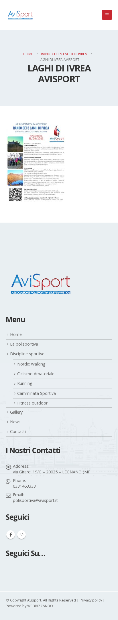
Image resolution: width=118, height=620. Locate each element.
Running (24, 383)
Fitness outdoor (32, 403)
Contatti (18, 431)
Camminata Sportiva (36, 393)
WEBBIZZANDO (40, 605)
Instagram (21, 534)
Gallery (16, 412)
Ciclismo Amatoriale (35, 373)
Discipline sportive (27, 353)
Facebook (10, 534)
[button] (107, 15)
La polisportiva (24, 344)
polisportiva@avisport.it (35, 500)
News (15, 421)
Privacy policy (91, 600)
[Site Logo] (20, 15)
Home (16, 334)
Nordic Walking (31, 364)
